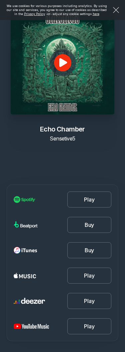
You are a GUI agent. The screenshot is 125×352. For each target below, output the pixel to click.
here (96, 14)
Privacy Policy (34, 14)
